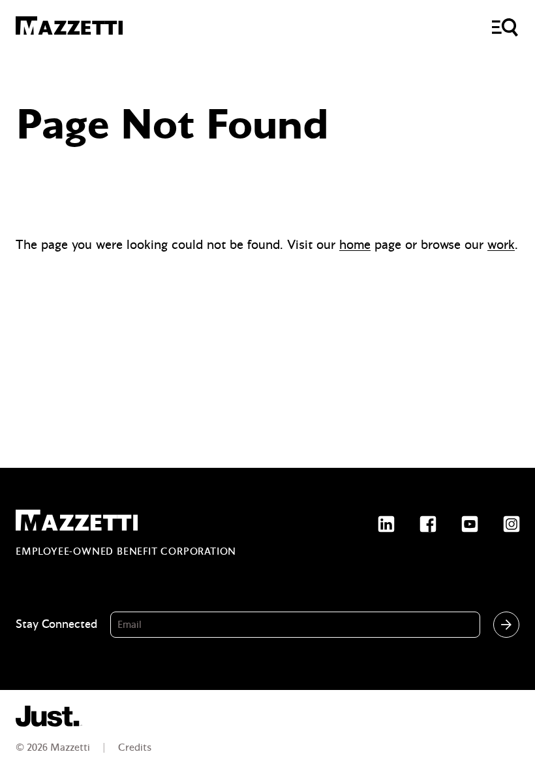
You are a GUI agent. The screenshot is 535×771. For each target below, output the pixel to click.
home (355, 245)
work (501, 245)
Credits (134, 747)
